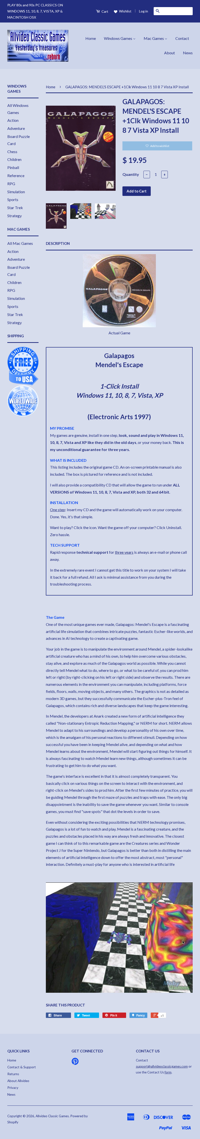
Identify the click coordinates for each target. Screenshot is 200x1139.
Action (13, 120)
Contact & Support (21, 1067)
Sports (12, 199)
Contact (182, 38)
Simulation (16, 191)
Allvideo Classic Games (52, 1116)
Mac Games (154, 38)
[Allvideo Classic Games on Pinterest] (75, 1063)
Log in (143, 11)
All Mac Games (20, 243)
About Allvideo (18, 1081)
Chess (12, 151)
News (188, 52)
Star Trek (15, 207)
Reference (15, 175)
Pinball (13, 167)
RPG (11, 183)
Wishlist (124, 11)
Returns (13, 1074)
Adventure (16, 128)
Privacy (12, 1088)
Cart (104, 11)
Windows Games (118, 38)
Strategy (14, 215)
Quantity (130, 174)
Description (58, 243)
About (169, 52)
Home (90, 38)
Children (14, 159)
